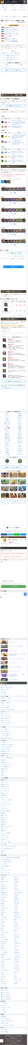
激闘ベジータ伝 (4, 817)
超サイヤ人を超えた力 (18, 892)
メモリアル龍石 (4, 1003)
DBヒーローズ (17, 939)
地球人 (13, 126)
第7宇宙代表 (7, 434)
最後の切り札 (20, 442)
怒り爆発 (20, 122)
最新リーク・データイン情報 (6, 687)
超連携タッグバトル (5, 784)
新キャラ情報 (3, 692)
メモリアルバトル (4, 797)
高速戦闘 (16, 897)
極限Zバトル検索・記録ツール (7, 738)
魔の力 (18, 124)
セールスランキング (5, 724)
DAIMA (15, 877)
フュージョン (7, 415)
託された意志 (17, 137)
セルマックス (3, 806)
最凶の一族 (20, 434)
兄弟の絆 (2, 948)
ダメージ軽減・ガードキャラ (6, 764)
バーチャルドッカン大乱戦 (6, 799)
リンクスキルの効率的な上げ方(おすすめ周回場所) (10, 857)
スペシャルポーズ (14, 152)
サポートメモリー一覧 (5, 872)
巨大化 (7, 425)
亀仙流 (18, 126)
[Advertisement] (13, 13)
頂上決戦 (2, 850)
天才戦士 (22, 142)
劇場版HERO (7, 438)
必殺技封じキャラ (4, 768)
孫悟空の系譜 (23, 121)
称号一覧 (2, 868)
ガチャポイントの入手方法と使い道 (8, 709)
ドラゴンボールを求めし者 (16, 121)
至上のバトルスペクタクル (6, 804)
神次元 (20, 419)
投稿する (13, 266)
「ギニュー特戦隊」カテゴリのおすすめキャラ (13, 381)
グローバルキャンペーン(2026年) (10, 29)
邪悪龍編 (19, 415)
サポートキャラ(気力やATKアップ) (7, 757)
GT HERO (16, 906)
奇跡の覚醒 (16, 912)
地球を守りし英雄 (4, 881)
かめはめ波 (13, 135)
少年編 (15, 948)
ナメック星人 (16, 965)
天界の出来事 (16, 903)
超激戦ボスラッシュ (5, 839)
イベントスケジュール (5, 694)
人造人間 (19, 432)
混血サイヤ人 (14, 120)
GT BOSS (3, 906)
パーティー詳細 (13, 192)
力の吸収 (2, 921)
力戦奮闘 (7, 452)
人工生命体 (16, 950)
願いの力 (16, 886)
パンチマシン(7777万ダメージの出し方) (8, 846)
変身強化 (19, 425)
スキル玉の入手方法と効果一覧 (7, 1020)
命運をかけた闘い (4, 894)
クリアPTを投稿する (6, 388)
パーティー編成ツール (8, 36)
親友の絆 (21, 126)
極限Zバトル (3, 828)
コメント (14, 333)
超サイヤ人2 (3, 937)
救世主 (7, 64)
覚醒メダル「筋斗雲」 (5, 992)
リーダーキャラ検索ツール (6, 733)
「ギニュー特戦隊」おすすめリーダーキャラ (10, 55)
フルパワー (7, 432)
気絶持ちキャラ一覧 (6, 331)
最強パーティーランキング (6, 716)
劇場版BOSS (20, 427)
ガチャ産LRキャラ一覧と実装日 (7, 744)
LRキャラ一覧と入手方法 (5, 749)
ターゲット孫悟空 (19, 151)
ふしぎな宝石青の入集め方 (6, 861)
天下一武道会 (3, 983)
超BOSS (15, 883)
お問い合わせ (14, 1038)
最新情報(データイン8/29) (9, 27)
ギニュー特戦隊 (4, 970)
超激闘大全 (3, 813)
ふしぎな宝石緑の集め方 (5, 859)
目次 (12, 51)
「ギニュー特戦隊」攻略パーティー (9, 57)
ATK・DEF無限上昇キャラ (6, 766)
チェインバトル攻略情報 (5, 833)
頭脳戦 (15, 126)
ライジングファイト (5, 808)
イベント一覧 (12, 501)
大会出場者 (3, 886)
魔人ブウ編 (7, 421)
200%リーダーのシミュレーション (7, 731)
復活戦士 (7, 419)
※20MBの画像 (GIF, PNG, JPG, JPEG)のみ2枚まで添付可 (12, 584)
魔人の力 (7, 450)
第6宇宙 (19, 436)
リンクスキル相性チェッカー (6, 735)
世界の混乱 (16, 894)
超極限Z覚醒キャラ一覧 (5, 753)
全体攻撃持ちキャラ (5, 762)
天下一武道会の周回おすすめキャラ (8, 848)
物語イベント (3, 853)
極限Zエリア (3, 830)
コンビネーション (7, 66)
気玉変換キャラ (4, 760)
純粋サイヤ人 (19, 134)
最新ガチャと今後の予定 (5, 702)
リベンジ (19, 444)
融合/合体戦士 (3, 892)
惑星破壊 (13, 143)
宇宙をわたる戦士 (21, 152)
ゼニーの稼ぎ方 (4, 863)
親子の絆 (24, 122)
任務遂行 (13, 153)
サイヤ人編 (13, 127)
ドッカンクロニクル (5, 802)
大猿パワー (16, 919)
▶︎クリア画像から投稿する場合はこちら (18, 256)
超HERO (15, 888)
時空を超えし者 (7, 436)
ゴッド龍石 (3, 1010)
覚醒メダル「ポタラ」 (5, 990)
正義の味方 (16, 908)
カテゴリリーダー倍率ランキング (19, 315)
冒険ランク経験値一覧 (5, 866)
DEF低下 (2, 775)
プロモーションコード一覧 (9, 31)
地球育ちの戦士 (14, 124)
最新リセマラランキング (5, 720)
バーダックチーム (7, 446)
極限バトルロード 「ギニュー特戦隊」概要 (11, 53)
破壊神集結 (3, 824)
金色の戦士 (3, 877)
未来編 (20, 429)
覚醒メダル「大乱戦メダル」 (6, 996)
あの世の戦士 (16, 937)
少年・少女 (13, 122)
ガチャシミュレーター (5, 705)
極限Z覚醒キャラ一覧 (5, 751)
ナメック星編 (20, 64)
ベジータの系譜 (14, 142)
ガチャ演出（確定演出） (5, 707)
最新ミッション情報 (5, 689)
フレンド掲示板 (4, 1029)
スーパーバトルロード (5, 837)
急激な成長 (20, 450)
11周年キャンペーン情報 (5, 698)
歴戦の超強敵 (3, 795)
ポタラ (20, 421)
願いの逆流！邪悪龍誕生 (5, 810)
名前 (2, 561)
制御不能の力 (16, 881)
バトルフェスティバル (5, 788)
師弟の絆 (17, 122)
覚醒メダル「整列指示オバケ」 (7, 999)
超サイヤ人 (7, 442)
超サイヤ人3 (20, 423)
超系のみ (7, 413)
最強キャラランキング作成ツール (10, 38)
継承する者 (17, 143)
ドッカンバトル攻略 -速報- (11, 2)
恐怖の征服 (13, 151)
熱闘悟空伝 (3, 819)
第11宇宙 (16, 923)
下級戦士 (2, 974)
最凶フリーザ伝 (4, 815)
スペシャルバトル (4, 782)
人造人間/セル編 (17, 943)
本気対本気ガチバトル (5, 786)
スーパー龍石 (3, 1012)
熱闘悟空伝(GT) (4, 822)
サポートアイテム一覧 (5, 870)
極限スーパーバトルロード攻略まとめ (13, 70)
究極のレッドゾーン (5, 793)
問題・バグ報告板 (4, 1031)
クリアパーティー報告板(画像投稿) (11, 41)
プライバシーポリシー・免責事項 (13, 1040)
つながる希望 (3, 917)
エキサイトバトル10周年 (5, 842)
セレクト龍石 (3, 1005)
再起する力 (23, 135)
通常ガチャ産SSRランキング (6, 718)
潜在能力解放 (3, 1016)
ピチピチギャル (7, 417)
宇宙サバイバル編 (7, 423)
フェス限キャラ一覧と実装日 (6, 746)
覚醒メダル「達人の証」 (5, 994)
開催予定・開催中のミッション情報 (11, 33)
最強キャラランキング (5, 713)
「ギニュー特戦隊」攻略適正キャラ (9, 59)
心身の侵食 (16, 914)
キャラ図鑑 (3, 742)
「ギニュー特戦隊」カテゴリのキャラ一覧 (13, 105)
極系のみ (19, 413)
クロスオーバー (4, 919)
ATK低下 (2, 773)
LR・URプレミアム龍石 (5, 1007)
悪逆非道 (18, 142)
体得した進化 (16, 901)
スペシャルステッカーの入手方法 (7, 1025)
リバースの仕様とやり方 (5, 1018)
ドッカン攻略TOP (4, 685)
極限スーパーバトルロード (6, 826)
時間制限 (2, 903)
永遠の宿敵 (16, 899)
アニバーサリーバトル (5, 790)
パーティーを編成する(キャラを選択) (13, 253)
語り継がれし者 (4, 908)
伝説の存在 (3, 901)
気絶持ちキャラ (4, 771)
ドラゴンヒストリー (5, 835)
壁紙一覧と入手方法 (5, 1023)
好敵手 (2, 945)
